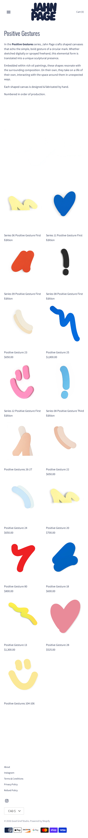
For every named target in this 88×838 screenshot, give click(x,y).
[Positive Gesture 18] (65, 558)
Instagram (9, 772)
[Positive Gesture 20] (65, 499)
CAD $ (12, 811)
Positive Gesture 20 (57, 528)
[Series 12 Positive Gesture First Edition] (23, 382)
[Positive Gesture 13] (23, 616)
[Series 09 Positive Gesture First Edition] (23, 265)
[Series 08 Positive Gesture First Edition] (65, 265)
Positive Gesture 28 (57, 645)
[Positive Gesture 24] (23, 499)
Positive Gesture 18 (57, 586)
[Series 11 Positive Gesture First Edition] (65, 207)
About (7, 766)
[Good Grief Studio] (44, 12)
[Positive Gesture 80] (23, 558)
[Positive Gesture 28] (65, 616)
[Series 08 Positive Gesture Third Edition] (65, 382)
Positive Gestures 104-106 (19, 703)
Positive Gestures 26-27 (18, 469)
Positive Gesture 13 (15, 645)
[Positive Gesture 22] (65, 441)
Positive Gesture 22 (57, 469)
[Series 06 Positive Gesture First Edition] (23, 207)
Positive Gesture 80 (15, 586)
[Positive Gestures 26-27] (23, 441)
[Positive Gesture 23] (23, 324)
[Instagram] (6, 801)
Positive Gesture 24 (15, 528)
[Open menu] (8, 12)
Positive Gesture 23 (15, 352)
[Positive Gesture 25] (65, 324)
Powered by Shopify (40, 820)
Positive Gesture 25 (57, 352)
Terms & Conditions (13, 778)
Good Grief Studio (20, 820)
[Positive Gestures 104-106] (23, 675)
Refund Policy (11, 790)
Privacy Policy (11, 784)
